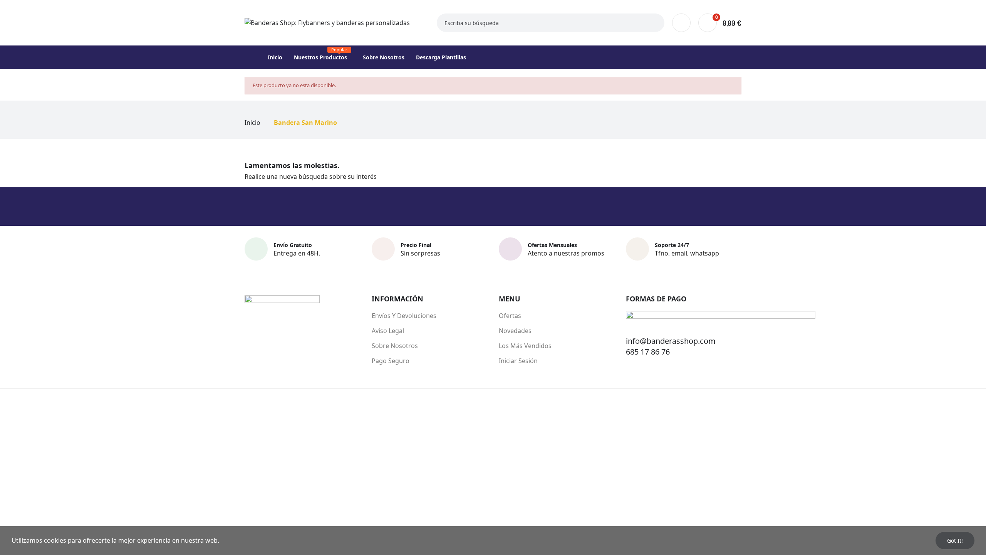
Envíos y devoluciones (404, 315)
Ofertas (510, 315)
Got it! (955, 540)
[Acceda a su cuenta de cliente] (681, 22)
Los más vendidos (525, 345)
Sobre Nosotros (395, 345)
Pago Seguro (390, 361)
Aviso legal (388, 330)
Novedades (515, 330)
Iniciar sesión (518, 361)
